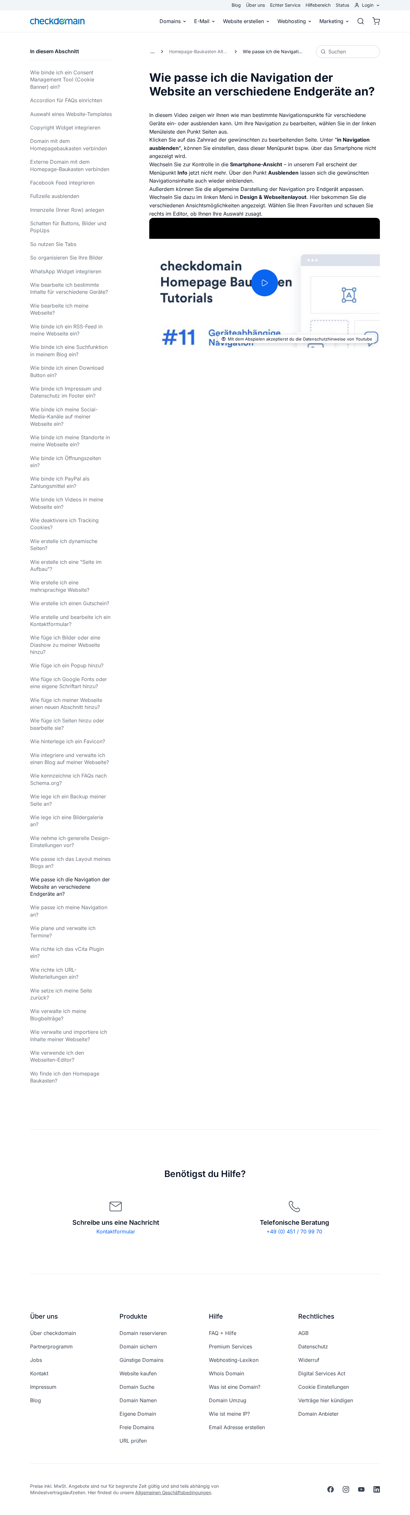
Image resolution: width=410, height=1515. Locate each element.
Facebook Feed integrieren (62, 182)
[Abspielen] (264, 282)
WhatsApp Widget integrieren (65, 271)
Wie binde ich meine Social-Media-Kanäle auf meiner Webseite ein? (64, 416)
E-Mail (201, 21)
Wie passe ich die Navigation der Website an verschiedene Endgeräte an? (70, 886)
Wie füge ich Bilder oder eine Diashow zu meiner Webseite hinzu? (65, 644)
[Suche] (360, 21)
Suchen (337, 51)
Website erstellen (243, 21)
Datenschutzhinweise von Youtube (337, 339)
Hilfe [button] (216, 1316)
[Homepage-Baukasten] (152, 51)
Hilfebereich (318, 5)
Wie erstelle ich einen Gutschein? (69, 603)
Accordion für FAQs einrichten (66, 100)
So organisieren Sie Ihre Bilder (66, 257)
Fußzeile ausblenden (54, 196)
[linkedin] (376, 1489)
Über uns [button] (44, 1316)
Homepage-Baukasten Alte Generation (201, 51)
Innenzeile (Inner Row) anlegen (67, 210)
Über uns (255, 5)
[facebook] (330, 1489)
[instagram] (346, 1489)
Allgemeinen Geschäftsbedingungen (173, 1492)
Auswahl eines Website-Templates (71, 114)
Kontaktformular (115, 1231)
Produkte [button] (133, 1316)
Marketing (331, 21)
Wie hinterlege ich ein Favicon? (67, 741)
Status (342, 5)
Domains (170, 21)
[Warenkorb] (374, 21)
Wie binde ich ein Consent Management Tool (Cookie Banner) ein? (62, 79)
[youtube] (361, 1489)
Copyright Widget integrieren (65, 127)
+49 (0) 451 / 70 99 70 (294, 1231)
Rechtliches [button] (316, 1316)
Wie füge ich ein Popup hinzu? (66, 665)
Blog (236, 5)
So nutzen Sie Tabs (53, 244)
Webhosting (291, 21)
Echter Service (285, 5)
